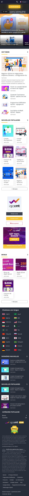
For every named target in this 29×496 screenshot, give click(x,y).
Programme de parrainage (19, 485)
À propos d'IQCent (13, 475)
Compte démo (6, 485)
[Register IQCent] (14, 236)
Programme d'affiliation (9, 477)
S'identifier (20, 477)
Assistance (5, 482)
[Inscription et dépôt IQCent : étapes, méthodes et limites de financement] (5, 112)
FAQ (21, 482)
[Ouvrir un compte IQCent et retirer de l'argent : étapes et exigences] (5, 88)
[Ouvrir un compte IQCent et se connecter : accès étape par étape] (8, 173)
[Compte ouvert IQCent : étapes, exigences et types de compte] (21, 131)
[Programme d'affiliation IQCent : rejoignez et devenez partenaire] (5, 104)
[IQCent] (14, 209)
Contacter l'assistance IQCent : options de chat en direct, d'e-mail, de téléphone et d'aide (18, 13)
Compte (12, 480)
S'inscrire (5, 480)
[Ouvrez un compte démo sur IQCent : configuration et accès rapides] (5, 361)
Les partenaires (20, 480)
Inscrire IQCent (14, 6)
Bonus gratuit (15, 223)
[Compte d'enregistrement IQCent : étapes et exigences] (8, 131)
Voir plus (15, 189)
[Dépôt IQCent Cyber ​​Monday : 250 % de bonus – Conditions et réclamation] (21, 264)
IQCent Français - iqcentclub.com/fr (11, 491)
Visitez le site (14, 213)
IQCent (4, 475)
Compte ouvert (14, 218)
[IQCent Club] (14, 424)
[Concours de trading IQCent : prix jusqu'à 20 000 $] (8, 152)
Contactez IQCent (6, 494)
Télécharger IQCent (8, 487)
